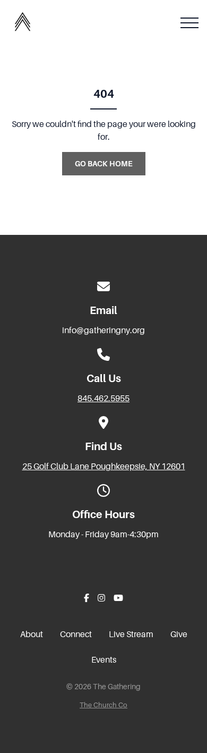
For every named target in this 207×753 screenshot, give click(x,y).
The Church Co (103, 705)
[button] (189, 23)
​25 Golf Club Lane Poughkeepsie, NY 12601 (103, 466)
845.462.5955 (103, 398)
